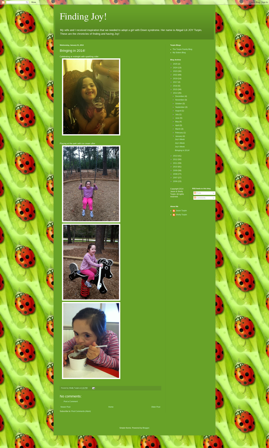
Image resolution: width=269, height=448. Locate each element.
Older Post (155, 407)
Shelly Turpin (181, 215)
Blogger (146, 428)
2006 (175, 181)
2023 (175, 71)
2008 (175, 174)
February (179, 133)
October (178, 104)
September (180, 107)
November (180, 100)
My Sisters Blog (179, 52)
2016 (175, 86)
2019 (175, 78)
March (178, 129)
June (177, 118)
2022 (175, 75)
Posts (198, 193)
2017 (175, 82)
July (177, 114)
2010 (175, 167)
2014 (175, 93)
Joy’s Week (180, 139)
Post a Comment (71, 401)
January (179, 136)
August (178, 111)
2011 (175, 163)
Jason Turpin (181, 211)
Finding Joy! (83, 16)
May (177, 122)
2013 (175, 156)
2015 (175, 89)
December (180, 96)
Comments (200, 198)
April (177, 125)
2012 (175, 159)
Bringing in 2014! (182, 150)
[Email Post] (93, 388)
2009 (175, 170)
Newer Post (65, 407)
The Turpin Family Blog (182, 49)
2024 (175, 68)
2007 (175, 178)
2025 (175, 64)
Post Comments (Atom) (81, 411)
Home (110, 407)
